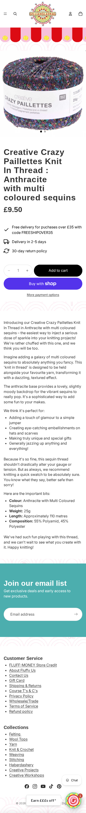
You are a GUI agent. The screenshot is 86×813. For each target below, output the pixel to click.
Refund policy (21, 711)
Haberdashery (21, 765)
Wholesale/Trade (23, 701)
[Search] (15, 14)
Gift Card (17, 680)
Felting (15, 734)
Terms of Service (23, 706)
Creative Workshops (26, 775)
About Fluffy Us (22, 670)
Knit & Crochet (21, 749)
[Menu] (5, 13)
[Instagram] (35, 786)
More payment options (43, 295)
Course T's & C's (23, 690)
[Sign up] (76, 614)
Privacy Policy (21, 696)
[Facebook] (27, 786)
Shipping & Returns (25, 685)
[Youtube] (43, 786)
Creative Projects (24, 770)
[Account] (70, 14)
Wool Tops (18, 739)
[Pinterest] (59, 786)
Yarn (13, 744)
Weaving (16, 754)
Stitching (16, 759)
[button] (73, 800)
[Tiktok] (51, 786)
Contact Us (18, 675)
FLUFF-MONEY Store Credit (33, 665)
